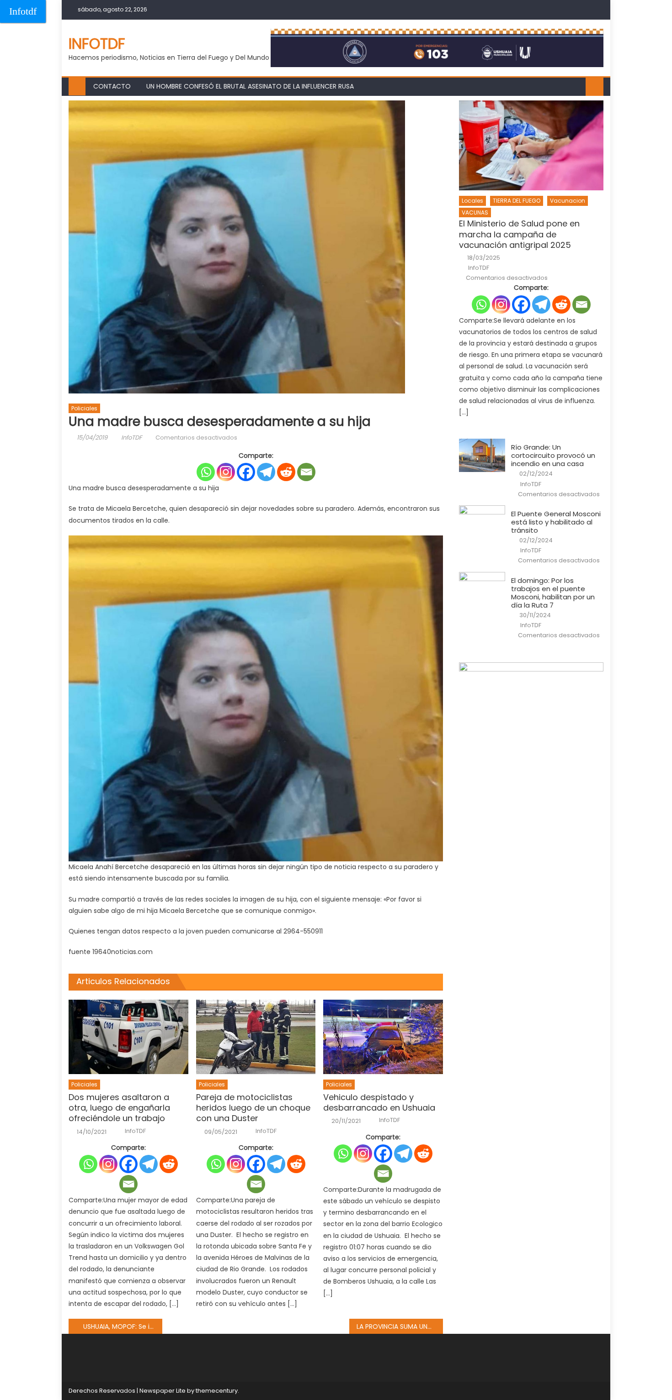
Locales (472, 200)
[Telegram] (266, 472)
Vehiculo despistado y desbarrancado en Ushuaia (379, 1102)
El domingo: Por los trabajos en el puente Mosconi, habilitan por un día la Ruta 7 (553, 593)
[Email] (306, 472)
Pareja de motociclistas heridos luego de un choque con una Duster (253, 1108)
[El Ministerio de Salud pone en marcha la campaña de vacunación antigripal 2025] (531, 145)
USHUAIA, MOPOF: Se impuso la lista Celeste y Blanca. (122, 1326)
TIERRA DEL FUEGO (516, 200)
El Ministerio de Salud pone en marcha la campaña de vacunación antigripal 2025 (519, 234)
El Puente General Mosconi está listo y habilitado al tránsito (556, 522)
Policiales (84, 408)
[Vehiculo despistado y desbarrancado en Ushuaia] (383, 1037)
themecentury (217, 1390)
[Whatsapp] (206, 472)
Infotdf (23, 11)
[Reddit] (286, 472)
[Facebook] (246, 472)
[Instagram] (226, 472)
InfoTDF (131, 437)
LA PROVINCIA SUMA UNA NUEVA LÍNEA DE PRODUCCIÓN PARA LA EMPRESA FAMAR (400, 1326)
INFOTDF (97, 43)
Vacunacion (567, 200)
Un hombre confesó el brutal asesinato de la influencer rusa (250, 86)
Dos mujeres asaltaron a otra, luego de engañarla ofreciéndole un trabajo (119, 1108)
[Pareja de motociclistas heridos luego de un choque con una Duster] (256, 1037)
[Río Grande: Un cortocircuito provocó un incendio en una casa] (482, 455)
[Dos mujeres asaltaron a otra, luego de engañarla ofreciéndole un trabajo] (128, 1037)
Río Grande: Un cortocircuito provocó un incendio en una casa (553, 455)
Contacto (112, 86)
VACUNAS (475, 212)
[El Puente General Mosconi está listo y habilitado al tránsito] (482, 521)
